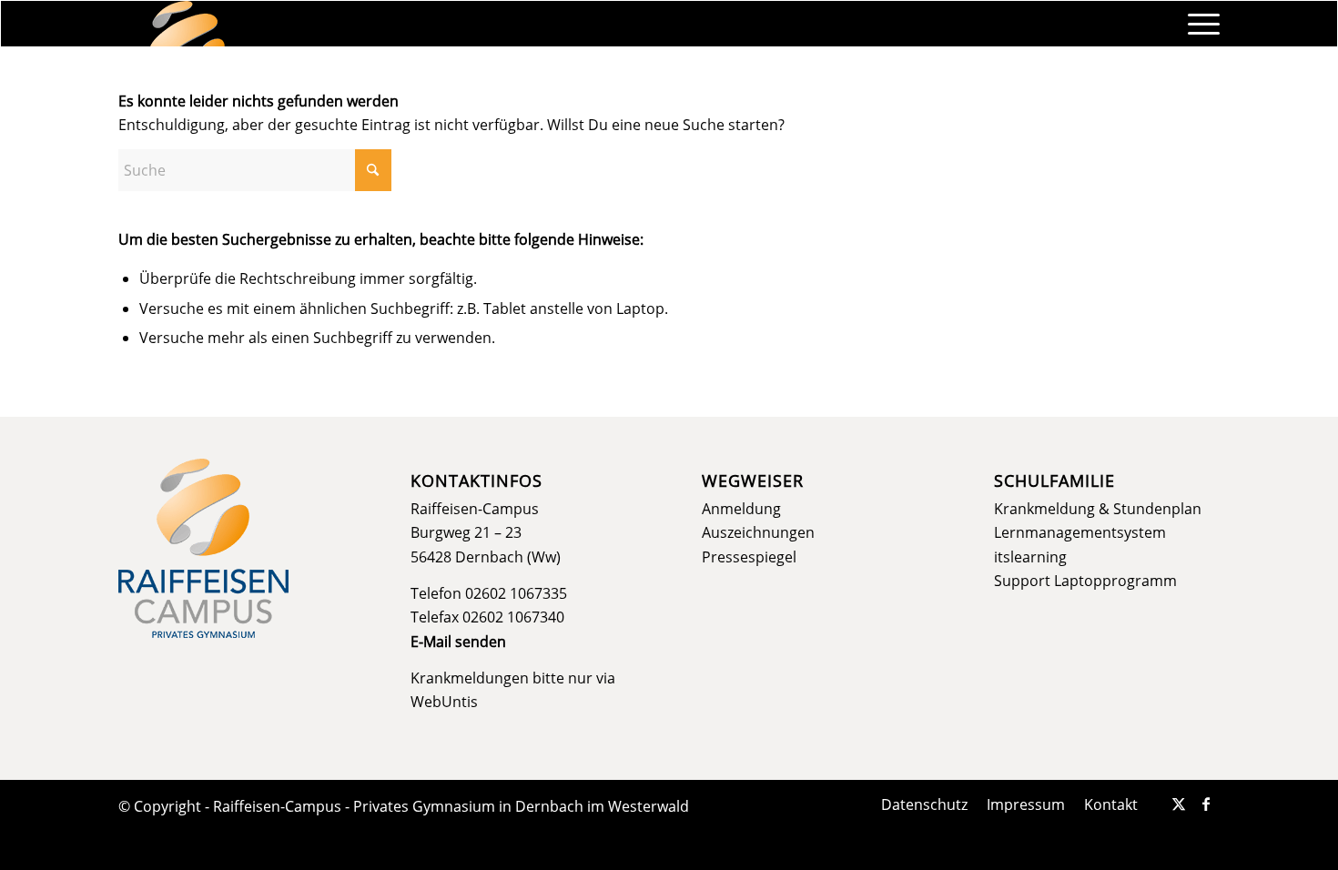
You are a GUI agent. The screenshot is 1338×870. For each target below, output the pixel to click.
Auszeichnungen (758, 532)
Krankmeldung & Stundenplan (1097, 509)
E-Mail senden (458, 642)
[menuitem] (1198, 23)
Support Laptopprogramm (1085, 581)
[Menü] (1198, 23)
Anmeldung (741, 509)
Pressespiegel (749, 557)
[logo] (187, 23)
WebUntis (444, 702)
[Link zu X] (1178, 803)
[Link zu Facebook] (1206, 803)
